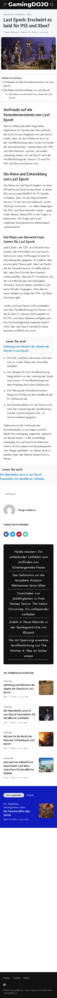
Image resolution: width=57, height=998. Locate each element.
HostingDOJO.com (10, 993)
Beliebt (30, 795)
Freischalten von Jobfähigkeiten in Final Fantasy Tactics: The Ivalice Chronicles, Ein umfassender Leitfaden (28, 603)
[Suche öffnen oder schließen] (51, 4)
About (26, 977)
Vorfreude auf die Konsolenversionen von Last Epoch (29, 83)
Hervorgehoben (14, 795)
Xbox (29, 14)
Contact (16, 977)
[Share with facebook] (6, 534)
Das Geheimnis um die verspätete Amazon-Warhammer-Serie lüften (29, 580)
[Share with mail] (25, 534)
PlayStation (20, 14)
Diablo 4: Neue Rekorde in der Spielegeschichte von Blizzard (28, 627)
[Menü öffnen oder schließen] (6, 5)
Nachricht (8, 14)
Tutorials (8, 681)
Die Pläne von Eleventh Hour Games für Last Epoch (30, 96)
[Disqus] (28, 871)
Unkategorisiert (11, 807)
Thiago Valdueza (11, 32)
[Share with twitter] (12, 534)
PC (5, 804)
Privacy (7, 977)
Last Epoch (10, 493)
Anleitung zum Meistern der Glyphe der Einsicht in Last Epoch (26, 349)
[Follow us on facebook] (5, 984)
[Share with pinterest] (19, 534)
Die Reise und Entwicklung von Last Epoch (27, 90)
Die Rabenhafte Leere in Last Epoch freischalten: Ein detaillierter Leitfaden (22, 477)
